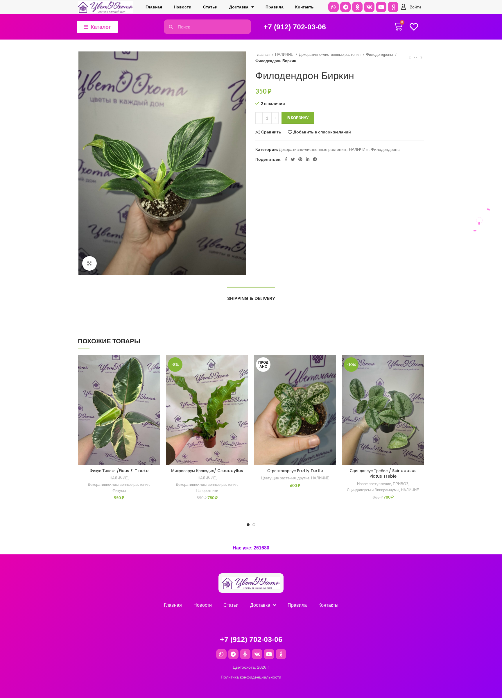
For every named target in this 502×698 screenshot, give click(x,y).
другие (303, 478)
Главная (154, 7)
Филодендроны (380, 54)
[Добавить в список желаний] (155, 364)
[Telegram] (345, 7)
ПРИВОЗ (400, 483)
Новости (182, 7)
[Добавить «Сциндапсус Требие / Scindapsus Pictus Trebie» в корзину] (420, 377)
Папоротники (207, 490)
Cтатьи (210, 7)
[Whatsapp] (333, 7)
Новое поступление (374, 483)
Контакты (305, 7)
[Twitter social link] (293, 159)
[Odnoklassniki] (357, 7)
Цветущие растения (278, 478)
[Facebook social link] (286, 159)
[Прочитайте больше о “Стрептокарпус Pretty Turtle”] (331, 377)
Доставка (238, 7)
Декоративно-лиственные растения (330, 54)
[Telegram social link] (315, 159)
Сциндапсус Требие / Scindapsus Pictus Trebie (383, 473)
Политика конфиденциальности (251, 677)
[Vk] (369, 7)
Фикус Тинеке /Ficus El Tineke (119, 471)
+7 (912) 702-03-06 (294, 27)
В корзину (298, 117)
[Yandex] (393, 7)
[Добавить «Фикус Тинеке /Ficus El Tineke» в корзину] (155, 377)
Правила (275, 7)
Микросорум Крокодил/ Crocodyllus (207, 471)
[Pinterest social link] (300, 159)
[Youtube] (381, 7)
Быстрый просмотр (155, 390)
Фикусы (119, 490)
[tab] (251, 295)
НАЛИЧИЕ (284, 54)
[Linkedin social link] (307, 159)
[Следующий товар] (421, 58)
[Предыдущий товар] (410, 58)
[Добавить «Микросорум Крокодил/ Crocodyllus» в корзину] (243, 377)
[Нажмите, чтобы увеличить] (89, 263)
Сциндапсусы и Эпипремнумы (373, 490)
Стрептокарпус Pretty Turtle (295, 471)
